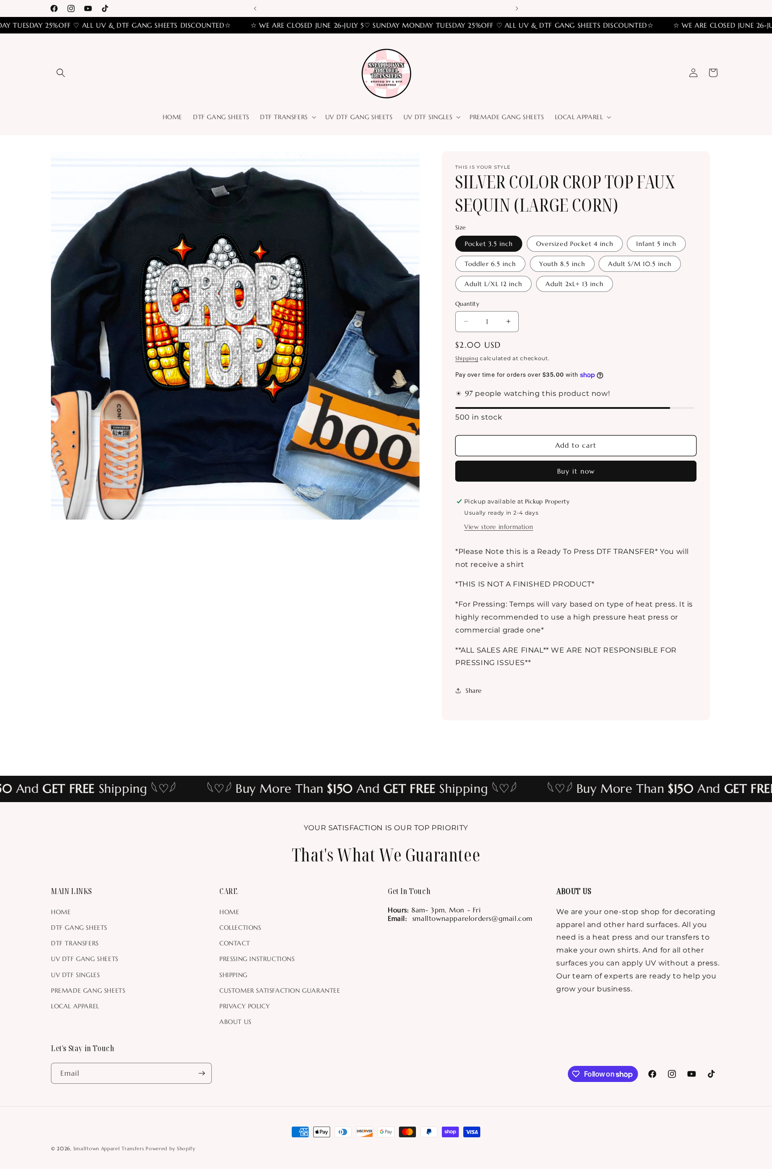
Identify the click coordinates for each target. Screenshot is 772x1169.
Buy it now (576, 471)
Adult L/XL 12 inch (493, 284)
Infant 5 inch (656, 244)
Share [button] (474, 690)
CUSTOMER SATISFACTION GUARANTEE (279, 990)
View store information (498, 527)
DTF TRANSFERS (75, 943)
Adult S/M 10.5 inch (639, 264)
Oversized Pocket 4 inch (574, 244)
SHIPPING (233, 975)
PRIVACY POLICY (244, 1006)
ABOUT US (235, 1022)
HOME (61, 912)
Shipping (466, 358)
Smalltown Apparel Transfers (108, 1148)
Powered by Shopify (171, 1148)
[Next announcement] (517, 8)
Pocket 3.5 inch (489, 244)
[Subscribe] (201, 1073)
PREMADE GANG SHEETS (88, 990)
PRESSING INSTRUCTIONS (257, 959)
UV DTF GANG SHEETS (84, 959)
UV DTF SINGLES (75, 975)
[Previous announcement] (255, 8)
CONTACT (234, 943)
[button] (61, 73)
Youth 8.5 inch (562, 264)
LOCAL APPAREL (75, 1006)
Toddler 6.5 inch (490, 264)
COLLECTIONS (240, 928)
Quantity (467, 304)
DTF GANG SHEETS (79, 928)
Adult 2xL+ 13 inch (574, 284)
